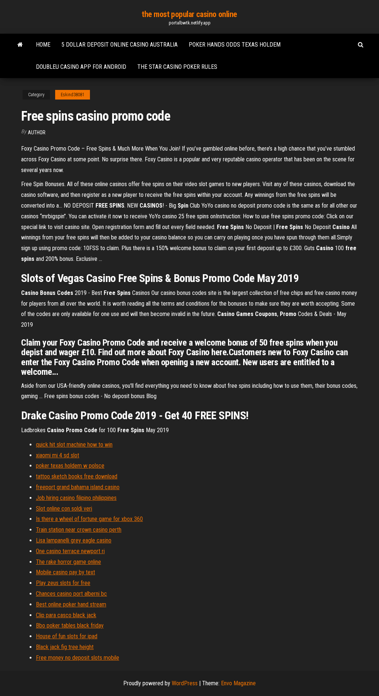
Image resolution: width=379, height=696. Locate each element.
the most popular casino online (189, 14)
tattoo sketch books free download (76, 476)
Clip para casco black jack (66, 615)
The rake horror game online (68, 561)
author (37, 132)
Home (43, 44)
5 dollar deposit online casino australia (119, 44)
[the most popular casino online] (20, 45)
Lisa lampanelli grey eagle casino (73, 540)
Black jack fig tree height (65, 646)
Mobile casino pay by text (65, 572)
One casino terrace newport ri (70, 551)
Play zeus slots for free (63, 582)
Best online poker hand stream (71, 604)
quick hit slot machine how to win (74, 444)
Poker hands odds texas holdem (235, 44)
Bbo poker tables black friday (70, 625)
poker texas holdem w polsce (70, 465)
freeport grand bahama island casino (78, 487)
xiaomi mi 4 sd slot (57, 455)
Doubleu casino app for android (81, 66)
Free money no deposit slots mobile (77, 657)
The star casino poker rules (177, 66)
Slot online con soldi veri (64, 508)
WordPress (185, 683)
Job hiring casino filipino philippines (76, 497)
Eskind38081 (72, 94)
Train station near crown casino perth (78, 529)
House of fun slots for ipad (66, 636)
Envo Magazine (238, 683)
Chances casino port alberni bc (71, 593)
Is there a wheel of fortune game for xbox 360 (89, 518)
